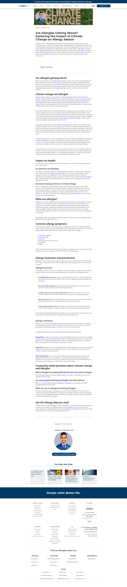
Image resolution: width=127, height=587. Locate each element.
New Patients (55, 536)
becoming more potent (60, 86)
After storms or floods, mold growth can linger (68, 118)
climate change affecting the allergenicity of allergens (57, 383)
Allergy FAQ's (37, 512)
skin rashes (60, 211)
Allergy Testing (37, 505)
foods (69, 205)
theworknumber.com (92, 536)
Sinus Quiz (72, 514)
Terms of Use (72, 532)
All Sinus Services (72, 512)
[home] (24, 5)
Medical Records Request (55, 541)
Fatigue (41, 244)
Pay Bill (76, 6)
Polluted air (53, 175)
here (90, 2)
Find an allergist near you (63, 550)
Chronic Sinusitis (72, 507)
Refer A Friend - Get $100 (37, 536)
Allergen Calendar (55, 534)
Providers (37, 531)
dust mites (86, 279)
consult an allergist (47, 394)
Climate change (56, 81)
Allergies (38, 202)
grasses (64, 375)
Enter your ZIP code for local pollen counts (89, 515)
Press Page (37, 534)
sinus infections (76, 193)
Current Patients (54, 538)
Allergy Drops (38, 507)
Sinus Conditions (72, 505)
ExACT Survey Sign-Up (55, 539)
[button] (35, 5)
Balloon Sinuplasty (72, 510)
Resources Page (55, 529)
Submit (89, 521)
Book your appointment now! (60, 410)
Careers (37, 532)
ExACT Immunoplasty (37, 510)
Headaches (42, 239)
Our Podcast (55, 532)
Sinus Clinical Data (72, 531)
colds (87, 227)
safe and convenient (51, 340)
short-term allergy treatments (54, 323)
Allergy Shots (38, 509)
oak (55, 375)
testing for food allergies (73, 409)
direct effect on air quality (61, 125)
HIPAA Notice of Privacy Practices (72, 536)
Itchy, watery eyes (43, 237)
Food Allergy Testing (54, 505)
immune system (80, 202)
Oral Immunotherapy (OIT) (54, 507)
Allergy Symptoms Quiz (37, 516)
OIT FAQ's (55, 509)
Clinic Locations (37, 529)
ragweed (58, 375)
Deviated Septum (72, 509)
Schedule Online (103, 5)
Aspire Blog (54, 531)
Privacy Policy (72, 534)
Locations (48, 6)
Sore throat (42, 242)
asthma (59, 171)
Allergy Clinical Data (72, 529)
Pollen (70, 293)
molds (70, 375)
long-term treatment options (48, 152)
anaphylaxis (88, 211)
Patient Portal (55, 543)
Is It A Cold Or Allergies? (37, 514)
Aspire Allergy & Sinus (43, 332)
